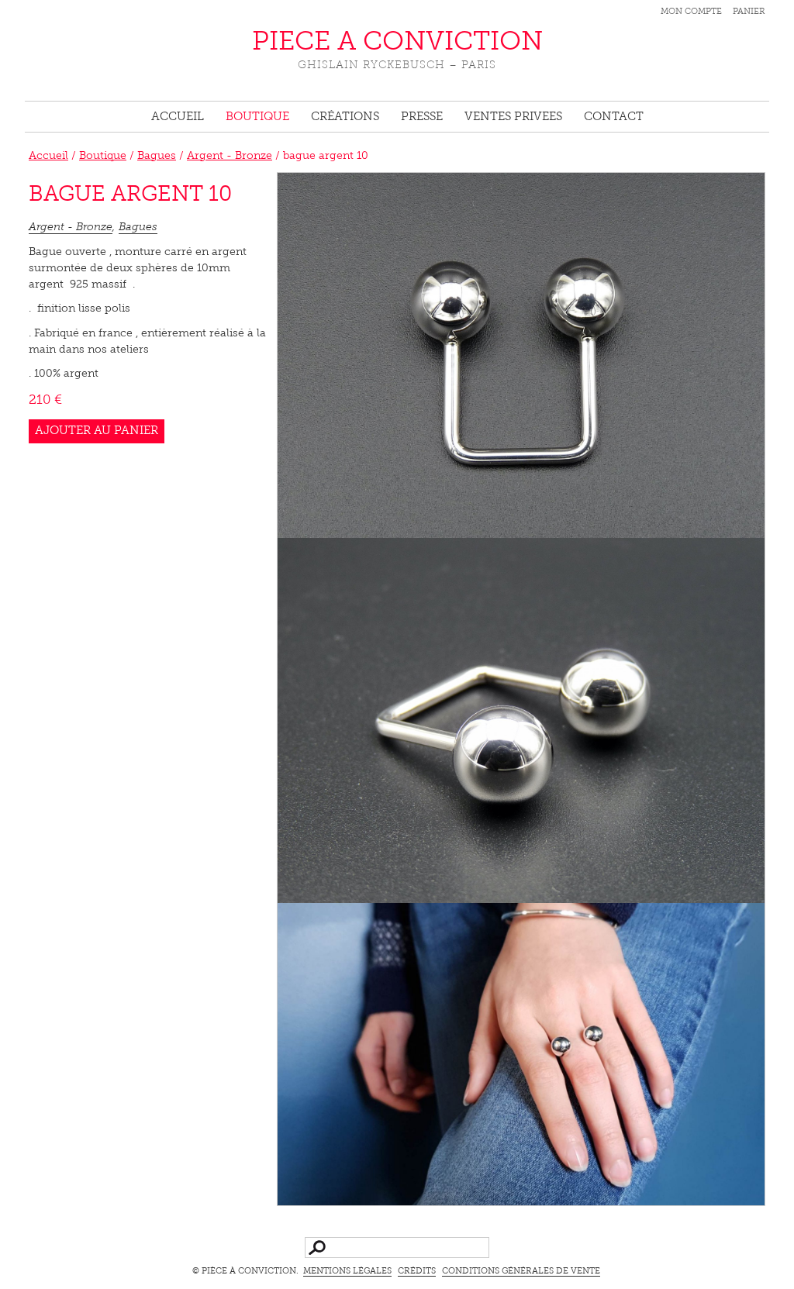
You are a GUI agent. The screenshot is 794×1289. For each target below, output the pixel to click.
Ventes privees (513, 117)
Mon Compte (691, 12)
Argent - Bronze (229, 156)
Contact (614, 117)
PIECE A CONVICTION (397, 43)
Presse (422, 117)
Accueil (177, 117)
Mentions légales (347, 1271)
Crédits (417, 1271)
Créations (345, 117)
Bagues (156, 156)
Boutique (257, 117)
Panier (749, 12)
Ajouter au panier (96, 431)
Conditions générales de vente (521, 1271)
